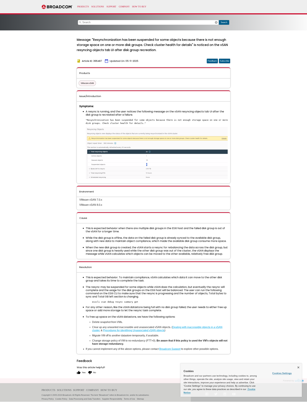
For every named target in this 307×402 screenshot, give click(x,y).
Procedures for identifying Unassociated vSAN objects (134, 330)
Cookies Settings (282, 373)
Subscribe (224, 61)
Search (224, 22)
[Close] (298, 367)
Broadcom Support (170, 349)
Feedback (212, 61)
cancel (216, 22)
